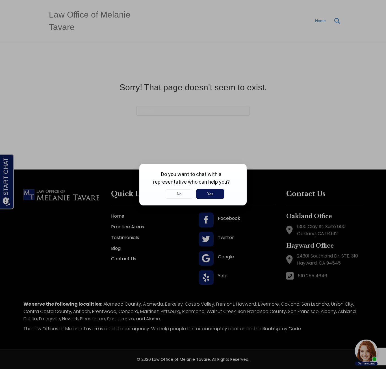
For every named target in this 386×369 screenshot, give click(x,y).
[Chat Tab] (193, 184)
